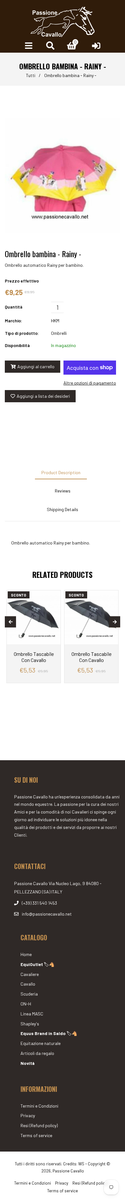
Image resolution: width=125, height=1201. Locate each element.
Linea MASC (32, 1013)
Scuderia (29, 993)
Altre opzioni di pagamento (89, 383)
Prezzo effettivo (22, 280)
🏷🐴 (37, 964)
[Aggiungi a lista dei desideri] (53, 596)
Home (26, 954)
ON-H (26, 1003)
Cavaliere (30, 974)
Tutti (30, 75)
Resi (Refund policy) (39, 1125)
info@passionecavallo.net (47, 914)
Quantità (13, 306)
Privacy (28, 1115)
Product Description (60, 472)
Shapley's (30, 1023)
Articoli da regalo (37, 1053)
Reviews (63, 490)
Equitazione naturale (41, 1043)
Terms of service (36, 1135)
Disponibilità (17, 345)
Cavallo (28, 984)
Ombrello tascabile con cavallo (34, 657)
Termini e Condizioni (39, 1106)
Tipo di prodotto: (22, 333)
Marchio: (13, 320)
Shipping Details (62, 509)
